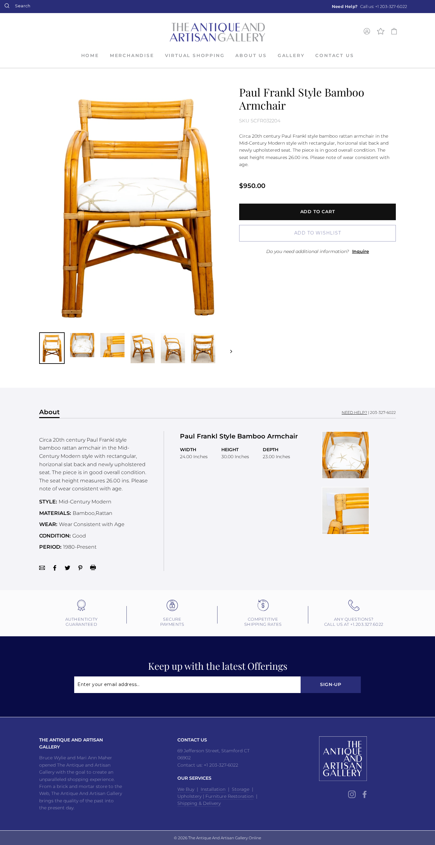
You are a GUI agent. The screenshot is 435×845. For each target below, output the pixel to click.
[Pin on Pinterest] (80, 567)
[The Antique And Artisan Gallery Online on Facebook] (364, 794)
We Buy (185, 789)
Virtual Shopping (195, 55)
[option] (369, 6)
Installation (212, 789)
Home (90, 55)
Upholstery (189, 796)
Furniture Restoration (229, 796)
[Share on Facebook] (55, 567)
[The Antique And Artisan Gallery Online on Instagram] (352, 794)
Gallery (291, 55)
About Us (251, 55)
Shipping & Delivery (199, 803)
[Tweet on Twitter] (67, 567)
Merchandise (132, 55)
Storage (240, 789)
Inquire (360, 251)
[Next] (228, 348)
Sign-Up (330, 684)
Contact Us (334, 55)
